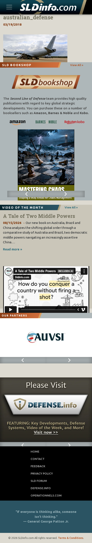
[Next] (65, 194)
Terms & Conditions (70, 537)
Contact (38, 459)
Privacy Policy (42, 473)
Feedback (38, 466)
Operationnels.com (46, 495)
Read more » (12, 249)
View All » (76, 65)
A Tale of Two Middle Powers (39, 216)
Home (35, 451)
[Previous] (26, 194)
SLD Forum (39, 480)
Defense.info (41, 488)
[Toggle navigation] (9, 7)
